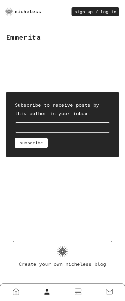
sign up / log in (95, 11)
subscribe (31, 142)
